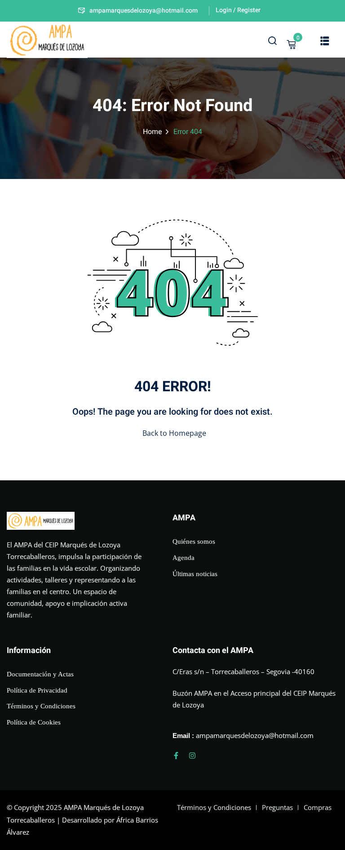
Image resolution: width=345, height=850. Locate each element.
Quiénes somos (193, 541)
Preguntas (277, 807)
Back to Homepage (174, 433)
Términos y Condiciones (41, 706)
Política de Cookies (34, 722)
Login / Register (238, 10)
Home (152, 131)
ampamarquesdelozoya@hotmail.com (143, 10)
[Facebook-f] (176, 755)
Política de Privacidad (37, 690)
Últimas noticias (194, 573)
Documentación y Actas (40, 674)
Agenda (183, 557)
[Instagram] (192, 755)
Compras (318, 807)
